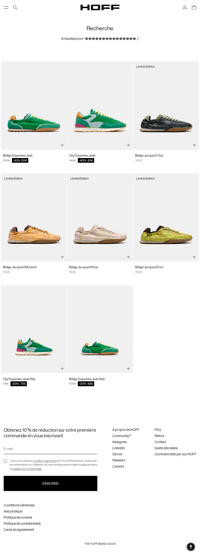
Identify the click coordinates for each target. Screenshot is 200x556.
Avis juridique (13, 511)
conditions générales (45, 460)
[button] (191, 547)
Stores (117, 454)
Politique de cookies (18, 517)
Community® (121, 436)
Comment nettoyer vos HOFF (175, 454)
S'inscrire (50, 483)
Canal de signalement (19, 530)
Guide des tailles (166, 448)
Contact (160, 442)
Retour (159, 436)
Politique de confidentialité (22, 523)
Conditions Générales (19, 505)
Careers (118, 466)
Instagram (119, 442)
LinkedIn (118, 448)
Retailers (118, 460)
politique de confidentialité (27, 468)
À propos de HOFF (126, 430)
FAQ (158, 430)
